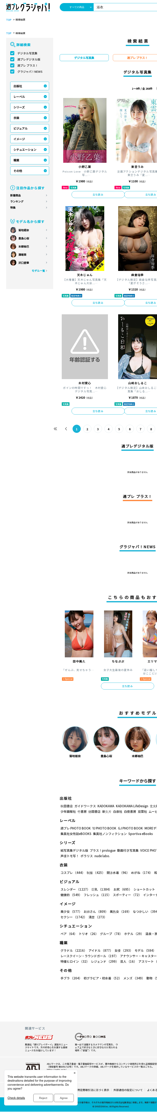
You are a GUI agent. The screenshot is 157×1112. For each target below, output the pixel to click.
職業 (16, 160)
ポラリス (87, 856)
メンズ (134, 978)
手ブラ (71, 978)
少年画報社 (68, 811)
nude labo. (102, 856)
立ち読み (98, 194)
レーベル (19, 97)
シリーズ (19, 107)
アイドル (101, 950)
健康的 (71, 895)
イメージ (19, 139)
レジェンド (105, 961)
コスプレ (73, 872)
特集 (13, 207)
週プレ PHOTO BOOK (76, 828)
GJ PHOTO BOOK (130, 828)
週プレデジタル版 (28, 59)
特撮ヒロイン (75, 961)
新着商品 (15, 195)
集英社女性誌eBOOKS (76, 834)
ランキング (17, 201)
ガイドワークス (85, 806)
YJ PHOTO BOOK (104, 828)
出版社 (17, 86)
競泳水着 (118, 872)
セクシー (74, 917)
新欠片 (106, 811)
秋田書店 (67, 806)
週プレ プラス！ (27, 65)
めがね (142, 872)
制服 (96, 872)
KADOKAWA (106, 806)
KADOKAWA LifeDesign (132, 806)
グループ (111, 934)
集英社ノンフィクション (110, 834)
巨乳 (102, 889)
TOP (8, 20)
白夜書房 (130, 811)
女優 (123, 950)
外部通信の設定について (128, 1090)
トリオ (88, 934)
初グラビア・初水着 (103, 978)
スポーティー (127, 895)
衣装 (16, 118)
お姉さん (96, 911)
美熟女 (120, 911)
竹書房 (82, 811)
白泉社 (117, 811)
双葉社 (142, 811)
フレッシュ (97, 895)
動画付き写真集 (128, 850)
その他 (17, 171)
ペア (69, 934)
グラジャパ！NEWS (30, 71)
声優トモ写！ (70, 856)
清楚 (98, 917)
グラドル (74, 950)
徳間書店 (94, 811)
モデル (145, 950)
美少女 (71, 911)
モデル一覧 (38, 271)
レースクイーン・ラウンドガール (89, 956)
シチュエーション (24, 149)
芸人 (128, 961)
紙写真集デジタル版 (74, 850)
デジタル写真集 (27, 53)
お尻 (122, 889)
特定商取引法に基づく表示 (93, 1090)
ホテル (134, 934)
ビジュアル (20, 128)
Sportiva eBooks (140, 834)
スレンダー (75, 889)
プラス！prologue (103, 850)
